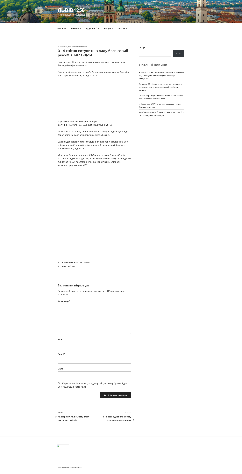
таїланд (71, 266)
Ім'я (60, 339)
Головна (61, 28)
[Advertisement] (94, 100)
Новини (75, 28)
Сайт (60, 368)
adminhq (84, 47)
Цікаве (121, 28)
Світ (81, 262)
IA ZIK (95, 75)
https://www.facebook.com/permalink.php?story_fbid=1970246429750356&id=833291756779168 (85, 123)
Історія (107, 28)
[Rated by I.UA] (63, 447)
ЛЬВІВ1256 (71, 9)
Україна (86, 262)
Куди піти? (91, 28)
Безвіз (64, 266)
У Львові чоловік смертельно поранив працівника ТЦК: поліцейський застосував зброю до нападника (161, 75)
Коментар (64, 301)
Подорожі (73, 262)
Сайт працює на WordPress (69, 467)
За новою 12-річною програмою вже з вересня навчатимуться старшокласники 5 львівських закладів (160, 87)
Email (61, 354)
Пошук (142, 47)
